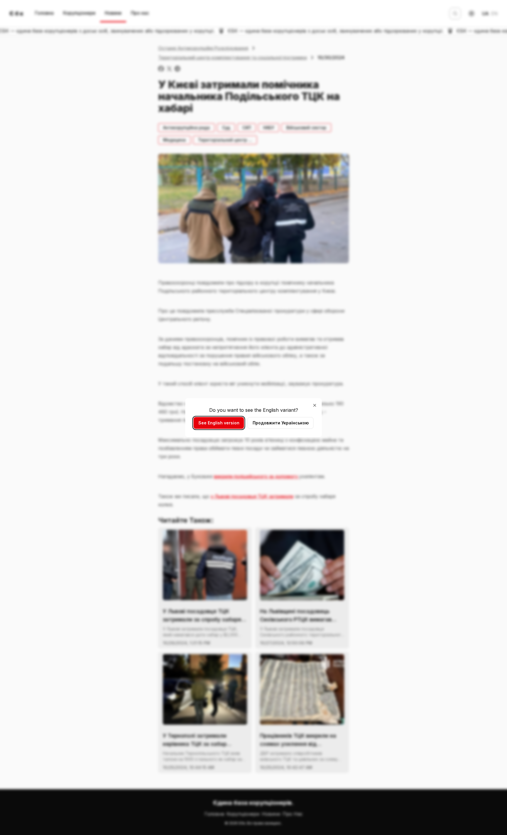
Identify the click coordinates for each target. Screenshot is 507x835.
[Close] (314, 405)
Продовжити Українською (281, 422)
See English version (218, 422)
